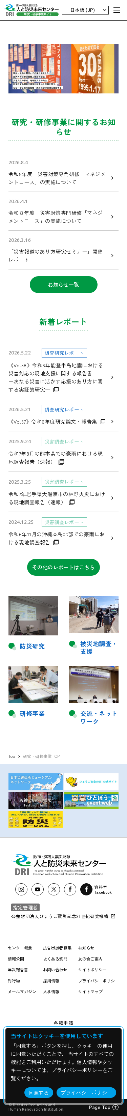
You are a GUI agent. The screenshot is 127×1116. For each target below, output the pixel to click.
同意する (38, 1092)
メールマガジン (22, 991)
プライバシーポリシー (98, 980)
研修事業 (32, 713)
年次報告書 (18, 969)
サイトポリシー (92, 969)
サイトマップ (90, 991)
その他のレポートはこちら (63, 567)
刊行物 (14, 980)
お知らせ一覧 (63, 284)
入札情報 (51, 991)
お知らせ (86, 947)
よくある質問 (55, 959)
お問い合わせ (55, 969)
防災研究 (32, 646)
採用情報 (51, 980)
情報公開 (16, 959)
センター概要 (20, 947)
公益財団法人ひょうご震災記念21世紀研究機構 (60, 916)
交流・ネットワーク (99, 717)
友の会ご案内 (90, 959)
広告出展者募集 (57, 947)
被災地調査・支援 (99, 648)
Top (11, 756)
